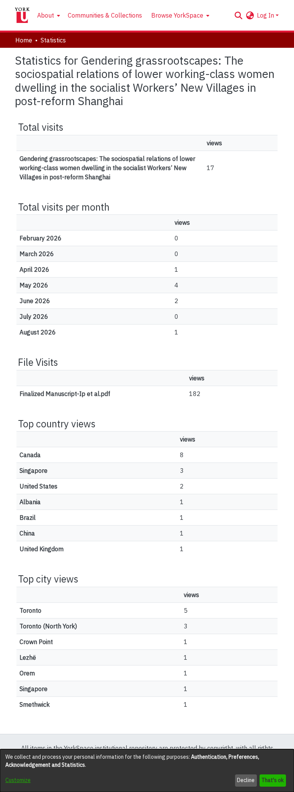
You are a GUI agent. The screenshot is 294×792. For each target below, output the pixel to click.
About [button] (45, 15)
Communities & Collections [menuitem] (105, 15)
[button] (238, 15)
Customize (18, 780)
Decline (246, 780)
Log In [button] (266, 15)
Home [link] (23, 40)
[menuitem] (48, 15)
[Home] (22, 15)
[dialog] (147, 770)
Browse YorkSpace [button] (177, 15)
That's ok (272, 780)
